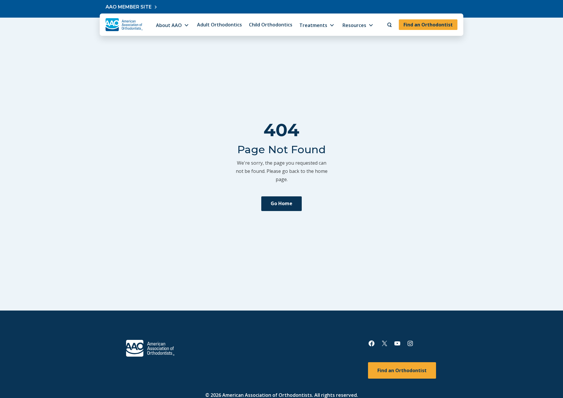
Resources (354, 25)
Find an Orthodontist (428, 24)
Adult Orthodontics (219, 24)
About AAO (169, 25)
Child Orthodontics (270, 24)
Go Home (281, 203)
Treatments (313, 25)
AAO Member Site (129, 7)
